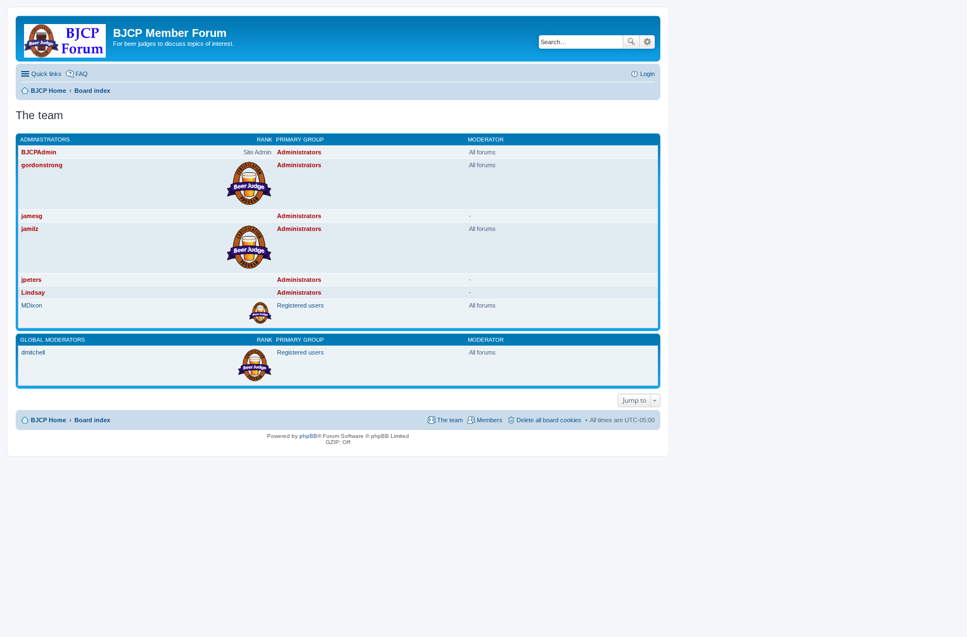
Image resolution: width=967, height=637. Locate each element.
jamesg (32, 216)
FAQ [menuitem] (82, 73)
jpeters (31, 279)
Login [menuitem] (647, 73)
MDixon (31, 305)
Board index (92, 420)
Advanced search (647, 42)
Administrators (45, 139)
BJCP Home (48, 420)
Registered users (300, 305)
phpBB (308, 436)
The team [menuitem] (450, 420)
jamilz (30, 228)
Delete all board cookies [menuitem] (549, 420)
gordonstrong (42, 165)
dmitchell (33, 352)
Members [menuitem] (490, 420)
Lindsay (33, 292)
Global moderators (52, 340)
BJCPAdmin (39, 152)
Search (631, 42)
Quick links (46, 73)
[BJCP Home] (65, 38)
